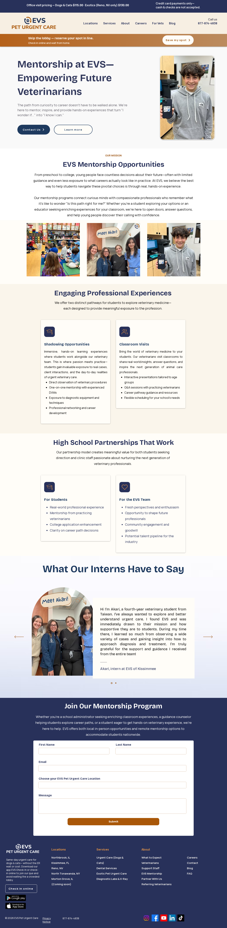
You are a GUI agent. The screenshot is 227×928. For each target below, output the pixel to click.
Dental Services (106, 868)
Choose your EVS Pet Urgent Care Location (69, 778)
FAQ (189, 873)
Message (45, 795)
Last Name (123, 744)
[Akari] (111, 683)
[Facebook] (155, 917)
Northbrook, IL (60, 857)
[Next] (208, 637)
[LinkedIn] (172, 917)
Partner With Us (152, 879)
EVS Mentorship (152, 873)
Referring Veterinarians (156, 884)
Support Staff (150, 868)
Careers (192, 857)
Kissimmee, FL (60, 863)
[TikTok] (180, 917)
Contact (192, 863)
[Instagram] (146, 917)
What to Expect (152, 857)
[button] (109, 23)
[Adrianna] (115, 683)
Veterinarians (150, 863)
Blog (190, 868)
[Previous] (19, 637)
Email (42, 762)
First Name (47, 744)
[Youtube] (163, 917)
